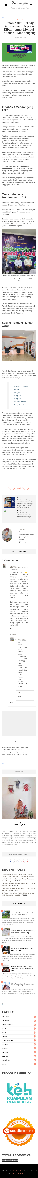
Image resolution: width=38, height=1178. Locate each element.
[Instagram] (19, 861)
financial (4, 1036)
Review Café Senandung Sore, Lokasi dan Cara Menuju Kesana (23, 914)
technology (5, 1020)
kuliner (4, 1028)
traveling (5, 1044)
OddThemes (18, 1170)
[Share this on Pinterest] (19, 488)
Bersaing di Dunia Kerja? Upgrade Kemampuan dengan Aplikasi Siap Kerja (22, 968)
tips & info (5, 1016)
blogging (5, 1048)
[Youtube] (27, 861)
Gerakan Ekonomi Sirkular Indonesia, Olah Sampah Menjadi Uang (23, 932)
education (19, 19)
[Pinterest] (23, 861)
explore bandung (7, 1040)
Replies (14, 634)
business (5, 1056)
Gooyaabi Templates (20, 1173)
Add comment (6, 709)
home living (6, 1060)
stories (4, 1032)
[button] (6, 5)
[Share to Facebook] (9, 488)
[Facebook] (10, 861)
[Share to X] (14, 488)
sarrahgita (21, 639)
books (4, 1064)
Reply (11, 628)
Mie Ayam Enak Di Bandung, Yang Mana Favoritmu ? (22, 949)
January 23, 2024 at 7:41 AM (22, 642)
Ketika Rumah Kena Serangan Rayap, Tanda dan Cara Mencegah (23, 985)
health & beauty (7, 1024)
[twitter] (15, 861)
